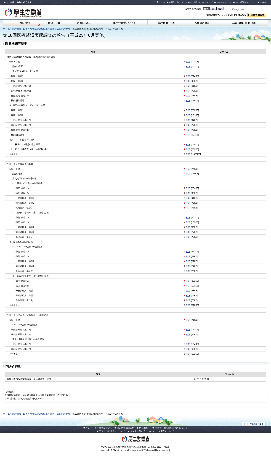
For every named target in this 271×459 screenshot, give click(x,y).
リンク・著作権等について (99, 428)
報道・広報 (54, 23)
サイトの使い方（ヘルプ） (143, 431)
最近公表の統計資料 (60, 28)
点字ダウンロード (223, 2)
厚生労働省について (124, 23)
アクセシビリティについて (112, 431)
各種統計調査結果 (39, 28)
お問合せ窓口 (174, 2)
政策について (84, 23)
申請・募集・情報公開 (243, 23)
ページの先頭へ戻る (253, 424)
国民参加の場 (256, 15)
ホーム (162, 2)
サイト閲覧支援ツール (244, 2)
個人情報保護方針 (125, 428)
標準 (206, 8)
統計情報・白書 (166, 23)
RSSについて (167, 431)
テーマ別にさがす (21, 23)
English (263, 2)
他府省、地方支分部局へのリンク (171, 428)
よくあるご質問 (190, 2)
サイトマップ (207, 2)
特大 (220, 8)
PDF (188, 61)
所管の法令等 (202, 23)
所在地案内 (144, 428)
